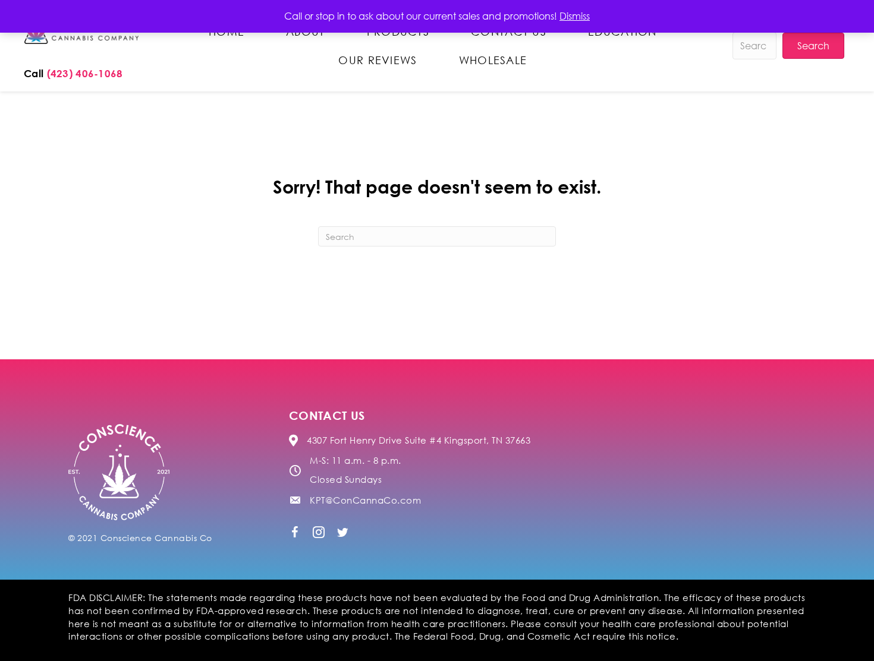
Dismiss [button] (574, 16)
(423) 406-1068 (85, 73)
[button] (295, 532)
